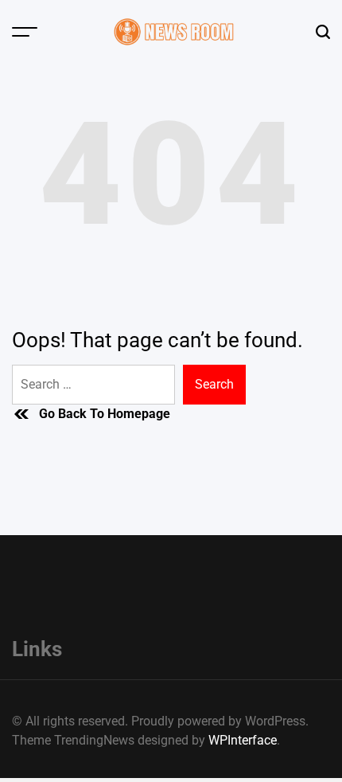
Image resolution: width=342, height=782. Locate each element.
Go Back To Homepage (104, 413)
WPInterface (242, 740)
